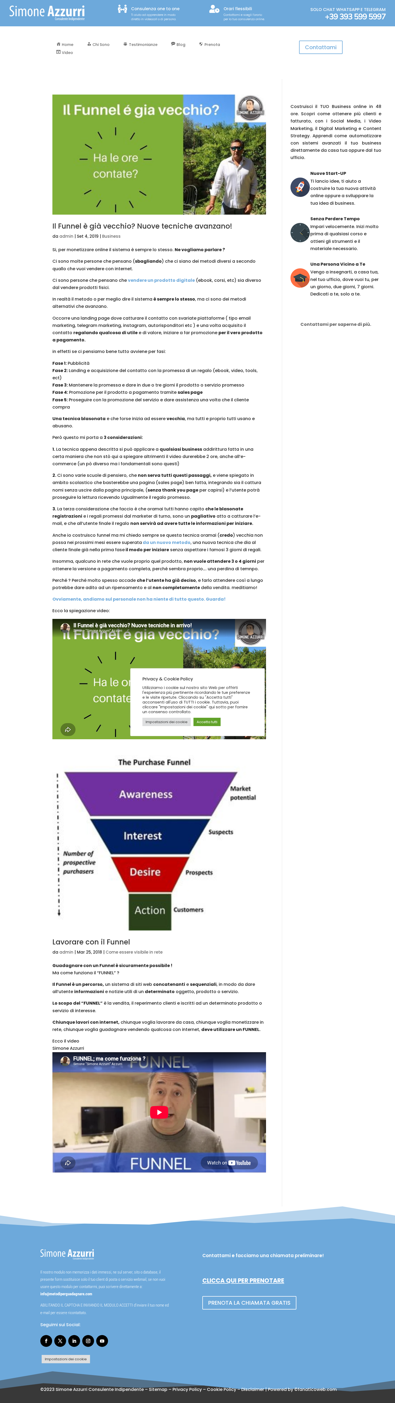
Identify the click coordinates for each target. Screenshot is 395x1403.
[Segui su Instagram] (88, 1341)
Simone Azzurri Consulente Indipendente (100, 1389)
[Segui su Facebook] (46, 1341)
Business (111, 236)
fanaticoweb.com (317, 1389)
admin (66, 236)
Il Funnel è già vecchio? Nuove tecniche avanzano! (142, 226)
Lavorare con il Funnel (91, 942)
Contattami (321, 47)
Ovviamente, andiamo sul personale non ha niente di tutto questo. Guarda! (139, 599)
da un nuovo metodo (166, 542)
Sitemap (158, 1389)
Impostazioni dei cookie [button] (66, 1359)
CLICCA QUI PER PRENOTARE (243, 1280)
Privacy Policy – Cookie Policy (204, 1389)
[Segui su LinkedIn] (74, 1341)
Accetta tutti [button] (207, 721)
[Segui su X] (60, 1341)
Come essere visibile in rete (134, 952)
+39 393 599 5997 (355, 16)
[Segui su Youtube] (102, 1341)
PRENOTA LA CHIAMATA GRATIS (249, 1303)
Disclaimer (252, 1389)
